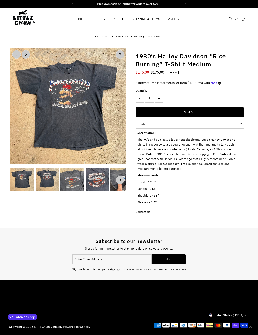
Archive (174, 19)
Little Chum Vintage (47, 327)
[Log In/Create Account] (236, 19)
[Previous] (16, 54)
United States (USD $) (228, 315)
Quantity (141, 90)
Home (81, 19)
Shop (98, 19)
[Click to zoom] (120, 54)
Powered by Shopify (76, 327)
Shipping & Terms (146, 19)
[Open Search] (230, 19)
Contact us (143, 211)
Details (140, 124)
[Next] (26, 54)
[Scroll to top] (250, 327)
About (119, 19)
